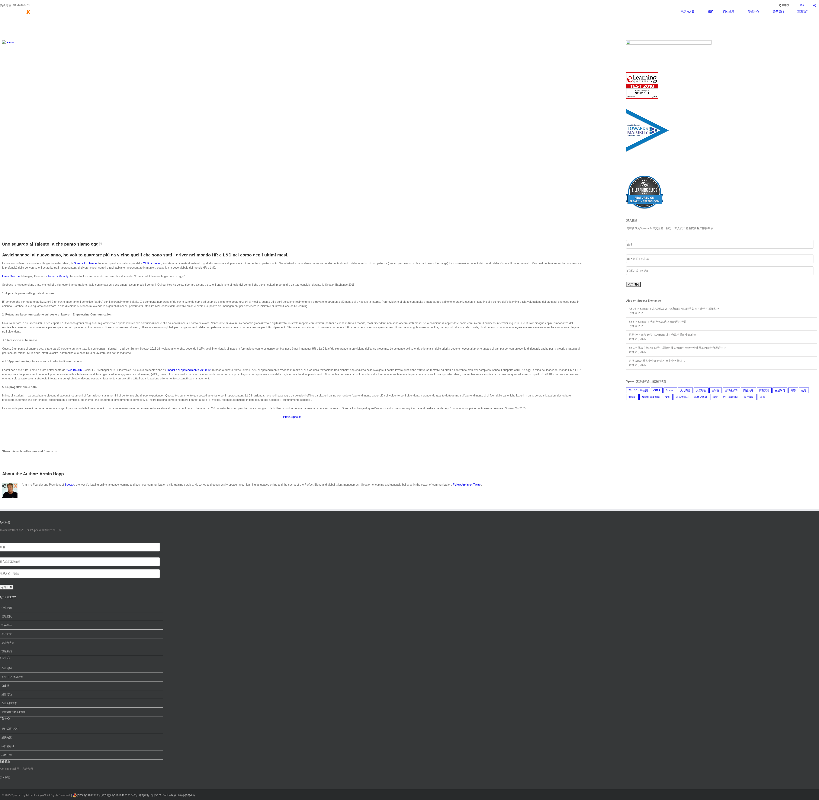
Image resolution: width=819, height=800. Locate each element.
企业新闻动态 (9, 703)
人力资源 (685, 390)
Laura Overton (11, 276)
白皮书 (5, 685)
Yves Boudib (74, 370)
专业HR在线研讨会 (12, 677)
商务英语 (764, 390)
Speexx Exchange (85, 263)
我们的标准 (7, 746)
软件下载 (6, 755)
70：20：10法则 (638, 390)
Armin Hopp (51, 474)
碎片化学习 (700, 397)
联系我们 (6, 651)
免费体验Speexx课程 (13, 711)
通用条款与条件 (186, 795)
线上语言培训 (731, 397)
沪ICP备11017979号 (89, 795)
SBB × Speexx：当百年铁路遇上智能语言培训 (657, 321)
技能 (803, 390)
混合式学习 (682, 397)
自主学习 (749, 397)
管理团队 (6, 616)
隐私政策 (156, 795)
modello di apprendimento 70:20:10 (189, 370)
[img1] (644, 177)
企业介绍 (6, 607)
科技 (715, 397)
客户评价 (6, 633)
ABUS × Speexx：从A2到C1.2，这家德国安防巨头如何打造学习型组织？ (674, 308)
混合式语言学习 (10, 728)
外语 (793, 390)
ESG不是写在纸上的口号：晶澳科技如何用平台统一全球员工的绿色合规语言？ (677, 347)
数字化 (632, 397)
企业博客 (6, 668)
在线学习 (780, 390)
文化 (667, 397)
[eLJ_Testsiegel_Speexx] (642, 73)
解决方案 (6, 737)
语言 (762, 397)
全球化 (715, 390)
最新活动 (6, 694)
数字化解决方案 (651, 397)
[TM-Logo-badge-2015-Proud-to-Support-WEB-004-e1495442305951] (647, 111)
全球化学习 (731, 390)
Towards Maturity (58, 276)
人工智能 (701, 390)
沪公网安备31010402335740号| (120, 795)
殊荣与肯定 (7, 642)
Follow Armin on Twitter (467, 484)
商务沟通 (748, 390)
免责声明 (144, 795)
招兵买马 (6, 625)
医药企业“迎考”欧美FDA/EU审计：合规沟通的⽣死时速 (662, 334)
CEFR (656, 390)
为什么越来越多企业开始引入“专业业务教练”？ (657, 360)
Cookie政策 (169, 795)
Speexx (69, 484)
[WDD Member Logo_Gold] (669, 42)
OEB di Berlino (152, 263)
